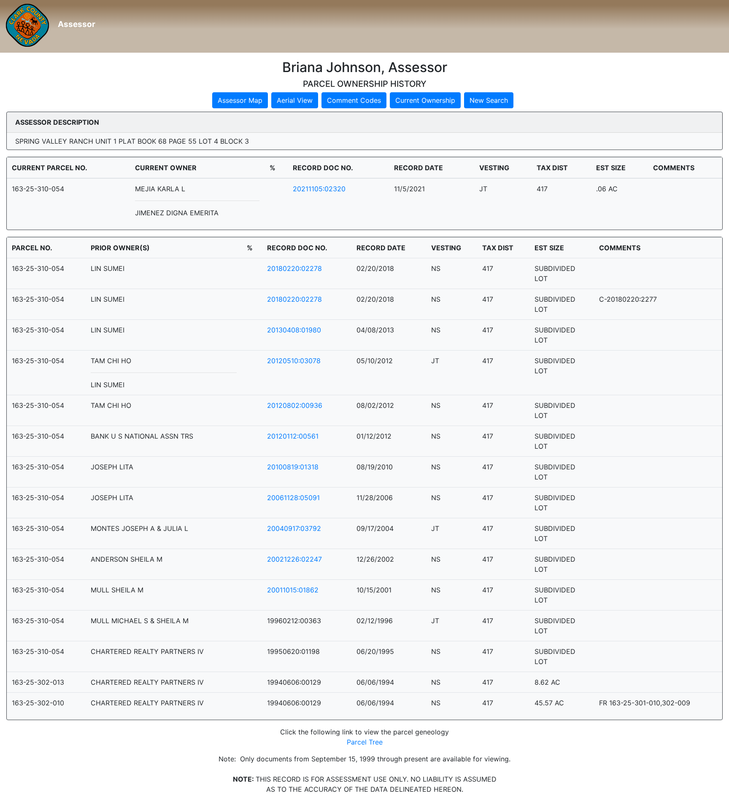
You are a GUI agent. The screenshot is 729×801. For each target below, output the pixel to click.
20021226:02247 (294, 559)
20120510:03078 (294, 360)
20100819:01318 (293, 467)
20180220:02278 (294, 268)
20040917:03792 (294, 528)
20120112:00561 (293, 436)
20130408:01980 (294, 330)
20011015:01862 (293, 590)
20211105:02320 (319, 189)
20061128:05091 (293, 497)
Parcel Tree (365, 742)
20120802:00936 (294, 405)
